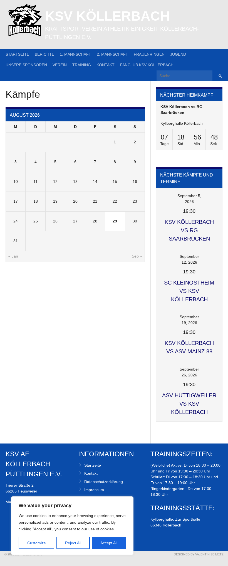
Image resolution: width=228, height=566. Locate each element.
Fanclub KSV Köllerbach (147, 65)
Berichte (44, 54)
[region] (72, 525)
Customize (36, 543)
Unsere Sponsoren (26, 65)
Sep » (137, 256)
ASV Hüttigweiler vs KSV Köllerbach (189, 403)
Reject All (73, 543)
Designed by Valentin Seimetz (199, 554)
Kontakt (105, 65)
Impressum (94, 489)
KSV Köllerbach (107, 16)
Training (81, 65)
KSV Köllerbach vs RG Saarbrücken (189, 230)
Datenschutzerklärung (103, 481)
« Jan (13, 256)
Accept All (108, 543)
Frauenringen (149, 54)
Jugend (178, 54)
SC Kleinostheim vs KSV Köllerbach (189, 291)
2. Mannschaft (112, 54)
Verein (60, 65)
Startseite (17, 54)
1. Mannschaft (75, 54)
